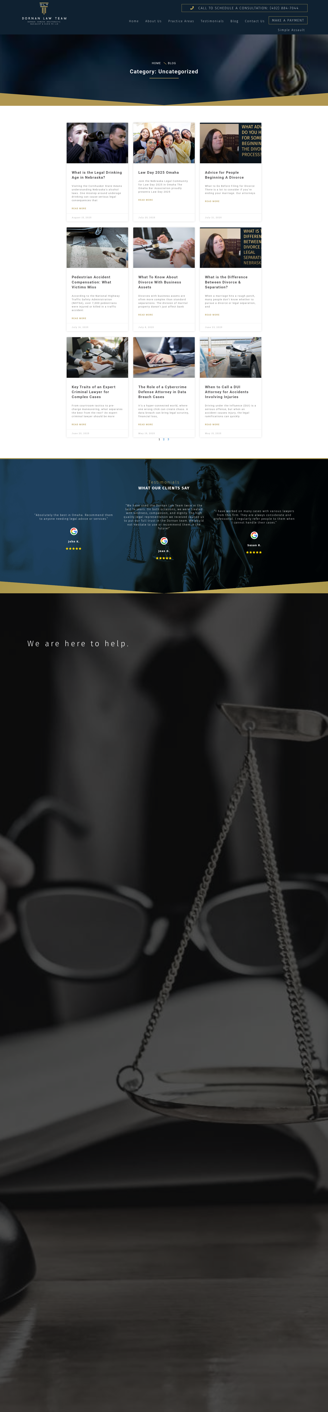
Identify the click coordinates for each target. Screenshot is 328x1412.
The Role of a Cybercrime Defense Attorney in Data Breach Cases (162, 392)
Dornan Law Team (44, 13)
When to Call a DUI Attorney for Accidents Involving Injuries (227, 392)
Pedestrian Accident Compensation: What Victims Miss (91, 282)
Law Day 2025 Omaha (158, 172)
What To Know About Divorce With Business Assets (159, 282)
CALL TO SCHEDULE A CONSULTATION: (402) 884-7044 (248, 8)
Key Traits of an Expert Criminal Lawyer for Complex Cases (94, 392)
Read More (79, 208)
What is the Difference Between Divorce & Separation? (226, 282)
